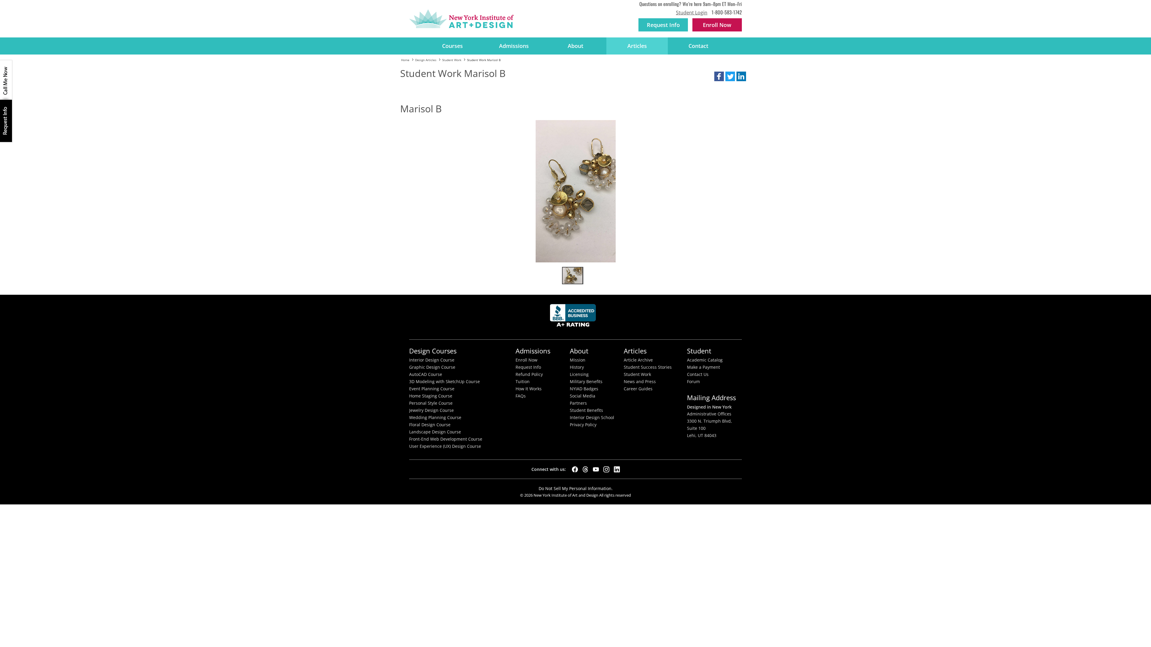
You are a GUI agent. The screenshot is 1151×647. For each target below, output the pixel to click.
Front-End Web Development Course (445, 439)
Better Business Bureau (574, 317)
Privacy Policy (583, 424)
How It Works (529, 388)
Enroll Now (526, 360)
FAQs (521, 396)
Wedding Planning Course (435, 417)
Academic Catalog (705, 360)
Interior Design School (592, 417)
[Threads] (585, 469)
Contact (698, 45)
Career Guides (638, 388)
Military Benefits (586, 381)
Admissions (514, 45)
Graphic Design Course (432, 367)
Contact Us (698, 374)
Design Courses (433, 351)
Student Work (637, 374)
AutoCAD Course (425, 374)
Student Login (691, 12)
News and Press (640, 381)
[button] (719, 76)
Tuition (523, 381)
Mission (577, 360)
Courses (452, 45)
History (577, 367)
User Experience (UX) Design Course (445, 446)
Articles (637, 45)
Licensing (579, 374)
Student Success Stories (648, 367)
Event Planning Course (431, 388)
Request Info (663, 24)
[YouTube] (596, 469)
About (575, 45)
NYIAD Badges (584, 388)
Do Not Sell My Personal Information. (576, 488)
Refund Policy (529, 374)
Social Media (582, 396)
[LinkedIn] (617, 469)
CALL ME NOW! (6, 80)
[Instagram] (606, 469)
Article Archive (638, 360)
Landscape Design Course (435, 432)
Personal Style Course (431, 403)
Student (699, 351)
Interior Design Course (431, 360)
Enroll (717, 24)
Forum (693, 381)
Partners (578, 403)
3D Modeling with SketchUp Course (444, 381)
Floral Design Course (430, 424)
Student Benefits (586, 410)
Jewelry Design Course (431, 410)
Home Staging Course (430, 396)
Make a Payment (703, 367)
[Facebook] (575, 469)
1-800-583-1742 (727, 12)
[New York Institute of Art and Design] (461, 18)
